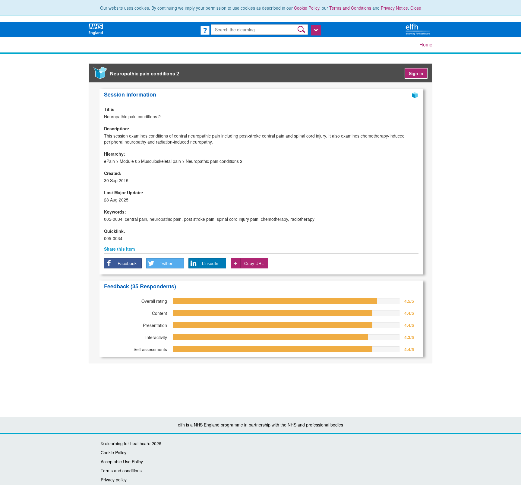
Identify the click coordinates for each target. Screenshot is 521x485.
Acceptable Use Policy (122, 461)
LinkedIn (210, 263)
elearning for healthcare (127, 443)
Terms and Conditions (350, 8)
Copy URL (254, 263)
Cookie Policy (306, 8)
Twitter (166, 263)
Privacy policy (114, 480)
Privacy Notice (394, 8)
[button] (302, 29)
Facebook (127, 263)
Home (425, 44)
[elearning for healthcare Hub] (418, 29)
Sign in (416, 73)
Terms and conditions (121, 471)
